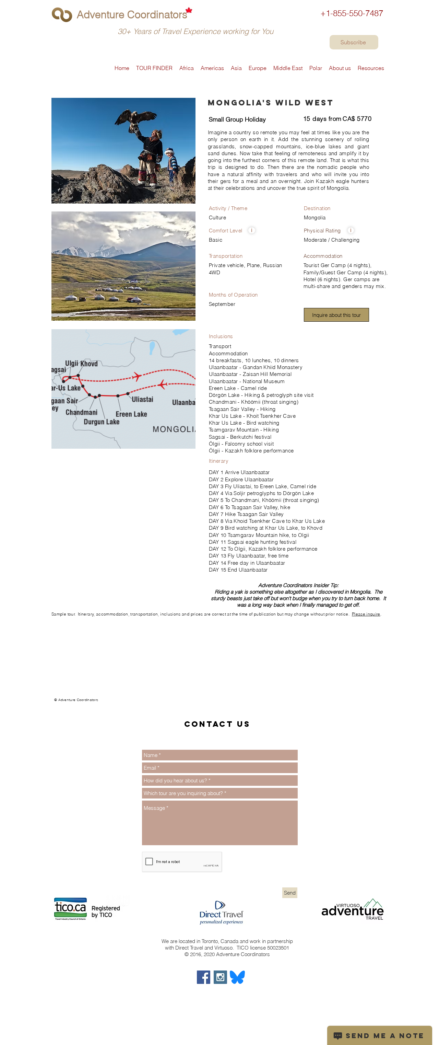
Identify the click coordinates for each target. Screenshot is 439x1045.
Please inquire (366, 614)
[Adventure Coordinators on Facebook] (203, 977)
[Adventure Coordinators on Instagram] (220, 977)
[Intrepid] (54, 703)
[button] (251, 230)
